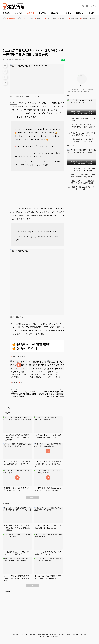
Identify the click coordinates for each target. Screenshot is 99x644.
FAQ (22, 634)
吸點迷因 (63, 18)
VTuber (23, 383)
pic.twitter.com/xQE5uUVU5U (28, 156)
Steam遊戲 (51, 18)
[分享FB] (5, 65)
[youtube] (87, 6)
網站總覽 (83, 634)
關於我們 (75, 634)
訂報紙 (69, 634)
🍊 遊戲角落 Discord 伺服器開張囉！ (32, 344)
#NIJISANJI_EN (25, 132)
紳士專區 (55, 13)
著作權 (46, 634)
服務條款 (40, 634)
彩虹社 (14, 383)
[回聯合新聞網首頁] (5, 6)
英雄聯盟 (29, 18)
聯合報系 (61, 634)
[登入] (90, 6)
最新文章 (71, 95)
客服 (26, 634)
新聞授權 (32, 634)
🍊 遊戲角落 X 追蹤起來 (25, 348)
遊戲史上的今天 (88, 18)
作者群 (91, 13)
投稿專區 (80, 13)
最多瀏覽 (71, 145)
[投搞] (83, 6)
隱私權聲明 (53, 634)
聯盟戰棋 (74, 18)
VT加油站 (67, 13)
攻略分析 (6, 13)
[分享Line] (5, 71)
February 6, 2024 (42, 165)
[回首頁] (13, 6)
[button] (94, 6)
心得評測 (18, 13)
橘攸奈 (40, 18)
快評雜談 (43, 13)
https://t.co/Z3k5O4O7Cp (49, 153)
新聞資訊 (30, 13)
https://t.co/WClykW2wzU (42, 146)
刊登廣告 (15, 634)
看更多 (32, 498)
